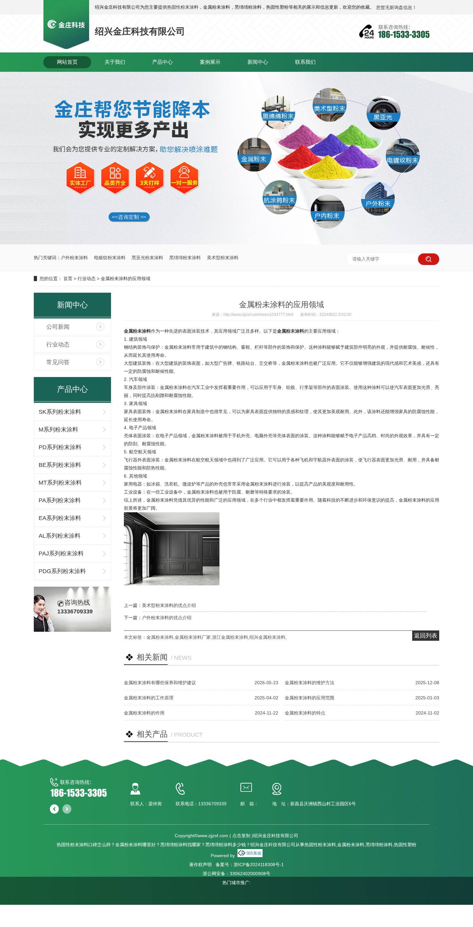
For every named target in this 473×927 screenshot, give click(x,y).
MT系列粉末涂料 (60, 482)
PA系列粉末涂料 (60, 500)
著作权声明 (200, 864)
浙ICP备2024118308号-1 (259, 864)
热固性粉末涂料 (183, 7)
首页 (67, 278)
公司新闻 (58, 327)
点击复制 (241, 835)
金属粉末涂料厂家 (193, 637)
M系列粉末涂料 (58, 429)
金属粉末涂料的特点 (305, 712)
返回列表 (425, 635)
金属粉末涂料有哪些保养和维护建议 (160, 682)
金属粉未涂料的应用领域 (125, 278)
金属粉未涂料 (159, 637)
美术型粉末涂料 (222, 257)
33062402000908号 (250, 873)
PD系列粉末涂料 (60, 447)
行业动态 (87, 278)
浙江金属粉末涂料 (230, 637)
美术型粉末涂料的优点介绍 (169, 605)
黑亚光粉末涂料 (147, 257)
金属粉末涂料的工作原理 (148, 697)
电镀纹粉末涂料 (109, 257)
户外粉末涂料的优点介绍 (166, 617)
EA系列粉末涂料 (60, 518)
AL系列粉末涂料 (59, 536)
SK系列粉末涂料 (60, 412)
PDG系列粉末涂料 (62, 571)
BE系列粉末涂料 (60, 465)
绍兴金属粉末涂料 (267, 637)
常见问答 (58, 362)
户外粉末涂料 (74, 257)
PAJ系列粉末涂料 (61, 553)
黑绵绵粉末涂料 (185, 257)
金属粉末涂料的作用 (144, 712)
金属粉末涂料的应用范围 (309, 697)
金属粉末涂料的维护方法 (309, 682)
